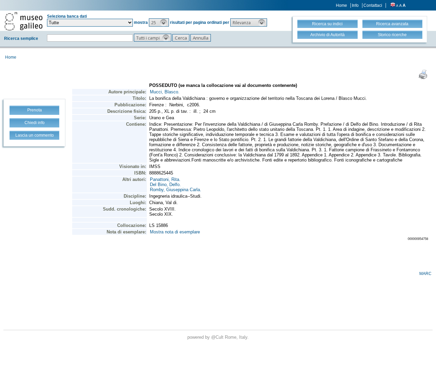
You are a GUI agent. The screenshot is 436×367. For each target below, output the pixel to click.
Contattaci (372, 5)
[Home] (23, 21)
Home (341, 5)
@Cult (218, 337)
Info (355, 5)
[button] (159, 22)
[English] (392, 5)
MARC (425, 273)
